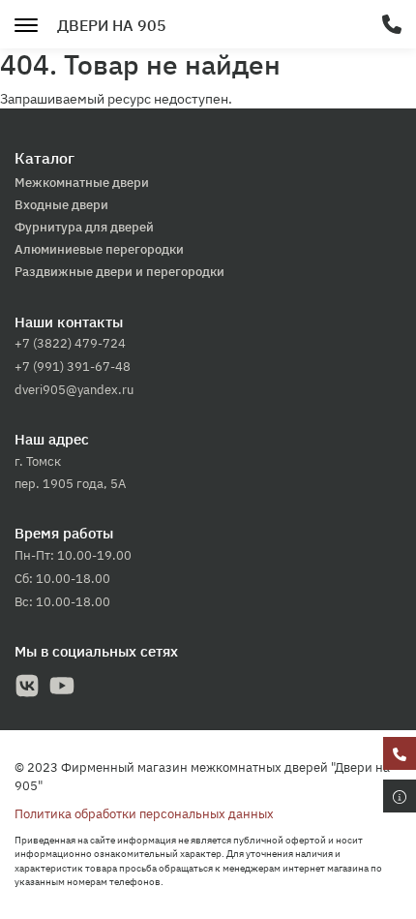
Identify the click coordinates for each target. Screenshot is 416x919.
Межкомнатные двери (82, 182)
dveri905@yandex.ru (74, 390)
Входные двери (61, 205)
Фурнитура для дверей (84, 227)
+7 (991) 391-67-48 (73, 366)
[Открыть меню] (26, 23)
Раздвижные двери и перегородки (119, 271)
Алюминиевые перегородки (99, 249)
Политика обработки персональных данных (144, 814)
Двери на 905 (111, 25)
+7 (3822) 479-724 (70, 343)
